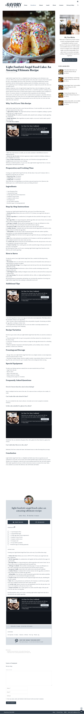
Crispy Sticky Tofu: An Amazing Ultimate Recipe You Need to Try (19, 652)
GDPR (65, 712)
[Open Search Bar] (78, 5)
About (54, 5)
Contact (61, 5)
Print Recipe (19, 522)
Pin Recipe (40, 522)
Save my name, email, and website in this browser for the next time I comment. (25, 699)
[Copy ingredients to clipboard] (14, 527)
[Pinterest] (77, 1)
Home (25, 5)
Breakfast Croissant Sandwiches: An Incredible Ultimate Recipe (18, 651)
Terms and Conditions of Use (74, 712)
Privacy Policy (70, 5)
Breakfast (33, 5)
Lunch (47, 5)
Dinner (41, 5)
